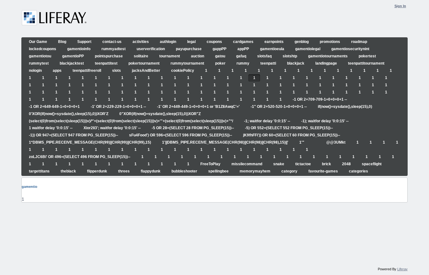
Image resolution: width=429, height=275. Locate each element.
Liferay (402, 269)
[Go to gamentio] (54, 18)
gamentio (29, 186)
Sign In (400, 6)
